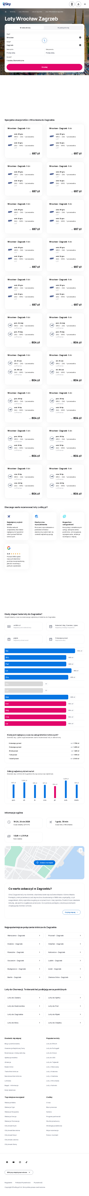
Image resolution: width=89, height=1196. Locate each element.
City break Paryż (11, 1135)
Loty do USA (50, 1058)
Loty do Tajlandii (52, 1062)
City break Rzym (10, 1126)
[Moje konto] (78, 4)
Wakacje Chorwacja (12, 1121)
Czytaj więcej (70, 912)
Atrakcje (8, 1062)
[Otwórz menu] (85, 4)
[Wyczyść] (80, 37)
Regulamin (8, 1183)
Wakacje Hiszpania (12, 1112)
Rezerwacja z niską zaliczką (15, 1053)
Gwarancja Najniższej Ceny (15, 1048)
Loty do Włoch (51, 1044)
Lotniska (8, 1081)
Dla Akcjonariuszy (53, 1121)
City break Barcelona (12, 1130)
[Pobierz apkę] (72, 4)
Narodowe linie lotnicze (13, 1076)
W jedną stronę (63, 28)
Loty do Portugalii (52, 1048)
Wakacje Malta (10, 1103)
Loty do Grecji (51, 1053)
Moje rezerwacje (52, 1130)
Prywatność (38, 1183)
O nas (48, 1103)
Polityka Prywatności (23, 1183)
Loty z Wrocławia (24, 12)
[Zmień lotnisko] (44, 40)
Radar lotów (9, 1067)
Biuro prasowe (51, 1107)
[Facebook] (7, 1162)
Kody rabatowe (10, 1090)
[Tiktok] (26, 1162)
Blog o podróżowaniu (12, 1044)
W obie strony (25, 28)
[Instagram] (20, 1162)
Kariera (49, 1112)
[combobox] (42, 37)
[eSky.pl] (5, 11)
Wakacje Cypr (10, 1107)
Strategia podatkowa (54, 1126)
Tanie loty (12, 12)
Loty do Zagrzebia (37, 12)
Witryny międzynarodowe (17, 1172)
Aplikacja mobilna (11, 1058)
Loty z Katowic (51, 1085)
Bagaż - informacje (11, 1085)
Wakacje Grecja (10, 1116)
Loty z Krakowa (51, 1071)
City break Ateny (11, 1144)
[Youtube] (13, 1162)
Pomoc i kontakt (52, 1135)
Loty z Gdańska (52, 1076)
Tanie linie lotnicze (11, 1071)
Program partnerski (53, 1116)
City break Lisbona (11, 1140)
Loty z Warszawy (52, 1067)
